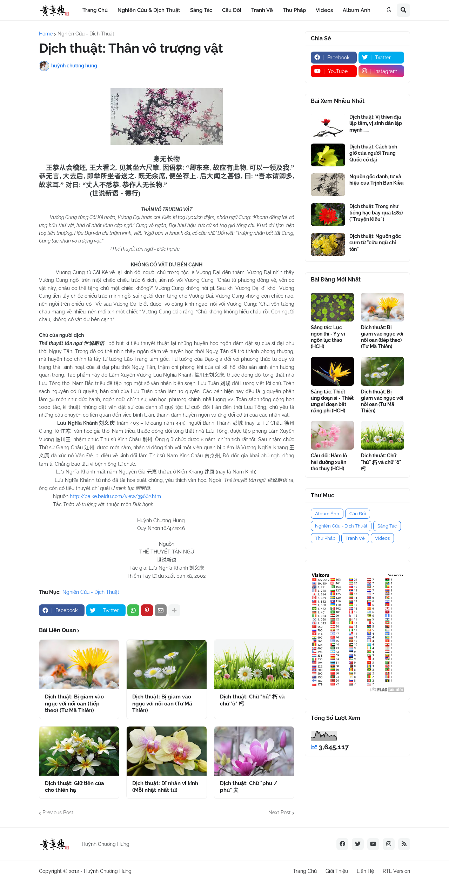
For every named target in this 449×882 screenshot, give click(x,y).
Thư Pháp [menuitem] (294, 10)
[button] (389, 10)
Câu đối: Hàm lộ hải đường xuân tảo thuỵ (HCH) (329, 462)
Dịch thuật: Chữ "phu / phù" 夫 (248, 787)
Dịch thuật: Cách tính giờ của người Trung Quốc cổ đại (373, 153)
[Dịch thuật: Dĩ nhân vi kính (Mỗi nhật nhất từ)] (166, 751)
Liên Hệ (365, 871)
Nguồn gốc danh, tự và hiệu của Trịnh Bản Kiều (376, 180)
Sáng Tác (387, 526)
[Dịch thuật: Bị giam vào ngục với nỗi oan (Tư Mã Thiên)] (166, 664)
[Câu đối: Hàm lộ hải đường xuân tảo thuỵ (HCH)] (332, 435)
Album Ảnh (327, 513)
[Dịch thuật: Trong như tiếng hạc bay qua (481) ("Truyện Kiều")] (328, 214)
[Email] (161, 610)
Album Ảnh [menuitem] (356, 10)
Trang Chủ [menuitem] (95, 10)
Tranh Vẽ (355, 538)
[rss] (404, 844)
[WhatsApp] (133, 610)
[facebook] (342, 844)
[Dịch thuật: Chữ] (254, 664)
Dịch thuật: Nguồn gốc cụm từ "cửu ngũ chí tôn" (375, 242)
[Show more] (174, 610)
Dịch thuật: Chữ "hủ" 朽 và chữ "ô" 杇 (252, 700)
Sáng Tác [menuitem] (201, 10)
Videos (382, 538)
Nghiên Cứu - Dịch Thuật (86, 33)
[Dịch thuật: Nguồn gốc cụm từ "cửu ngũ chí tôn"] (328, 244)
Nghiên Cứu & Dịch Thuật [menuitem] (149, 10)
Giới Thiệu (337, 871)
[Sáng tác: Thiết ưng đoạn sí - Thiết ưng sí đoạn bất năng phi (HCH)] (332, 371)
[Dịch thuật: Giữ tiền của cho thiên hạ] (79, 751)
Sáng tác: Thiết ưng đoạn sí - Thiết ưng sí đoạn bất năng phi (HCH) (332, 401)
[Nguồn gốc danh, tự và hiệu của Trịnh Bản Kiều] (328, 184)
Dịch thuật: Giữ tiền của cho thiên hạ (74, 787)
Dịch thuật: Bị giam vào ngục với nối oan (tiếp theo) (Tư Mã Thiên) (74, 704)
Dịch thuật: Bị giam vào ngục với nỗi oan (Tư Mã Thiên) (162, 704)
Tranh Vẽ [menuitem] (262, 10)
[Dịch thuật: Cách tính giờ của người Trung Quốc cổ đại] (328, 155)
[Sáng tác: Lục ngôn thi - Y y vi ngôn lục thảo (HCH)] (332, 307)
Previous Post (57, 812)
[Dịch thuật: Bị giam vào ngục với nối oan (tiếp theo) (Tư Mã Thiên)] (79, 664)
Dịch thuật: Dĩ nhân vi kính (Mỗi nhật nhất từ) (165, 787)
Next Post (279, 812)
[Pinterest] (147, 610)
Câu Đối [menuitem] (231, 10)
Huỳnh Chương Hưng (108, 871)
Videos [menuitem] (324, 10)
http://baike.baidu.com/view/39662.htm (115, 496)
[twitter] (358, 844)
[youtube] (373, 844)
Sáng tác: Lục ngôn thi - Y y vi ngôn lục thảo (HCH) (328, 337)
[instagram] (389, 844)
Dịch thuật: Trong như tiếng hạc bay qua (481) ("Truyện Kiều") (376, 213)
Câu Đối (357, 513)
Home (46, 33)
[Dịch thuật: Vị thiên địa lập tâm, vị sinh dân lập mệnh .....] (328, 125)
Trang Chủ (305, 871)
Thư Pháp (325, 538)
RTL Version (396, 871)
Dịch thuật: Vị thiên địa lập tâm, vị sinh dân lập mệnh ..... (375, 123)
